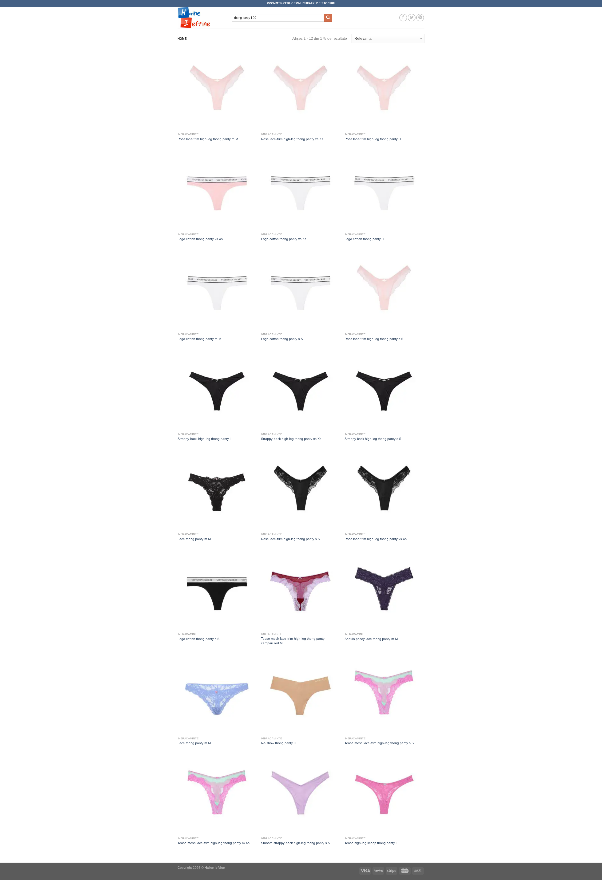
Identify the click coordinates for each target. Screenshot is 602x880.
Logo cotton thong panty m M (199, 339)
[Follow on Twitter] (412, 18)
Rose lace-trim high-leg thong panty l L (373, 139)
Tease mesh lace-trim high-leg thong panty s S (379, 743)
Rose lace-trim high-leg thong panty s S (374, 339)
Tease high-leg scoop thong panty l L (372, 843)
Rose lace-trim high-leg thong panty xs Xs (292, 139)
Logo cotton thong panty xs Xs (200, 239)
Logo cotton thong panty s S (282, 339)
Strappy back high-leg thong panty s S (373, 439)
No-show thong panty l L (279, 743)
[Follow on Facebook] (403, 18)
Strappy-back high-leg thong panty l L (205, 439)
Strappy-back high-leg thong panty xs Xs (291, 439)
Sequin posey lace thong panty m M (371, 639)
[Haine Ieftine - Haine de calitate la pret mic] (201, 17)
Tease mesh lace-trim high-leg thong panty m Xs (214, 843)
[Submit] (328, 18)
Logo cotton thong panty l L (365, 239)
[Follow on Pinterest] (420, 18)
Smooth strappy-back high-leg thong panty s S (295, 843)
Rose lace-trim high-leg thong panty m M (208, 139)
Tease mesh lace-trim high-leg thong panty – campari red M (294, 641)
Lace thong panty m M (194, 539)
